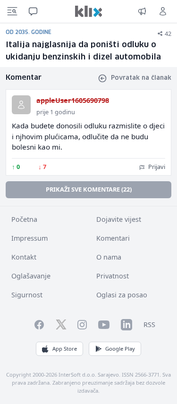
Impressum (29, 238)
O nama (108, 256)
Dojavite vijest (118, 219)
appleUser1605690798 (72, 100)
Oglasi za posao (121, 294)
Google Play (120, 348)
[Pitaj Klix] (33, 11)
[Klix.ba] (88, 11)
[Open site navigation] (12, 11)
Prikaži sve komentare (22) (89, 189)
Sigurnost (26, 294)
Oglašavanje (31, 275)
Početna (24, 219)
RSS (149, 324)
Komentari (113, 238)
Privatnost (112, 275)
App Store (64, 348)
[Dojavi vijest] (142, 11)
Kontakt (23, 256)
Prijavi (156, 166)
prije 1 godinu (55, 112)
